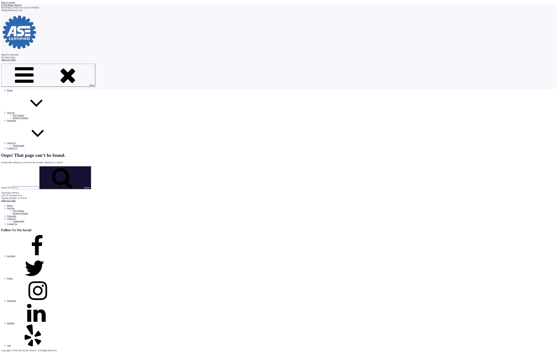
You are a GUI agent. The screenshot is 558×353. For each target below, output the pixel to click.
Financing (11, 120)
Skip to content (8, 2)
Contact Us (12, 148)
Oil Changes (18, 115)
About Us (11, 143)
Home (10, 90)
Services (11, 112)
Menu (92, 85)
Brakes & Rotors (20, 118)
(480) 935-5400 (8, 60)
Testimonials (18, 145)
